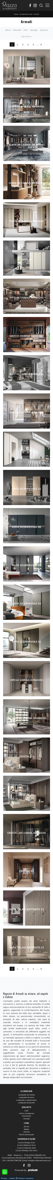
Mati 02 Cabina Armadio (27, 374)
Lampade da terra (26, 1097)
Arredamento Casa (26, 14)
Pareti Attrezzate (26, 1134)
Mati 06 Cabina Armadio (27, 297)
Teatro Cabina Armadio (26, 221)
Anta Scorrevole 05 (26, 565)
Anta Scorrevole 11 (26, 488)
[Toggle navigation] (47, 5)
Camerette (26, 1116)
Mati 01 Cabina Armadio (27, 335)
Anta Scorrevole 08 (26, 527)
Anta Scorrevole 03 (26, 603)
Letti (26, 1111)
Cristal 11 (26, 756)
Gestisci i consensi (25, 1178)
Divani (26, 1126)
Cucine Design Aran (26, 1142)
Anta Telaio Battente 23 (26, 909)
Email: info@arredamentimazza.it (37, 1160)
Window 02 (26, 68)
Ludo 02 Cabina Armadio (26, 412)
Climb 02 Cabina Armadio (26, 183)
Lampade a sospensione (26, 1100)
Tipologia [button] (34, 30)
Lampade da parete (26, 1103)
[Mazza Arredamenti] (8, 5)
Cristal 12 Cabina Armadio (26, 718)
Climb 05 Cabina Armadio (26, 144)
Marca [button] (8, 30)
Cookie (12, 1178)
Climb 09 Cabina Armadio (26, 106)
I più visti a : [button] (26, 36)
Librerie (26, 1132)
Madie (26, 1129)
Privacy (4, 1178)
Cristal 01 (26, 871)
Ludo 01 (26, 450)
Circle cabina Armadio (26, 680)
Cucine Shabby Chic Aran (26, 1150)
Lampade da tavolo (26, 1095)
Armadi (36, 14)
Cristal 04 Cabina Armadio (26, 832)
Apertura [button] (44, 30)
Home (16, 14)
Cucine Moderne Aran (26, 1145)
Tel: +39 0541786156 (12, 1160)
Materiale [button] (17, 30)
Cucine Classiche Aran (26, 1148)
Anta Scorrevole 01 (26, 641)
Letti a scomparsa (26, 1113)
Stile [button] (25, 30)
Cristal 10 (26, 794)
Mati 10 (26, 259)
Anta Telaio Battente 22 (26, 947)
